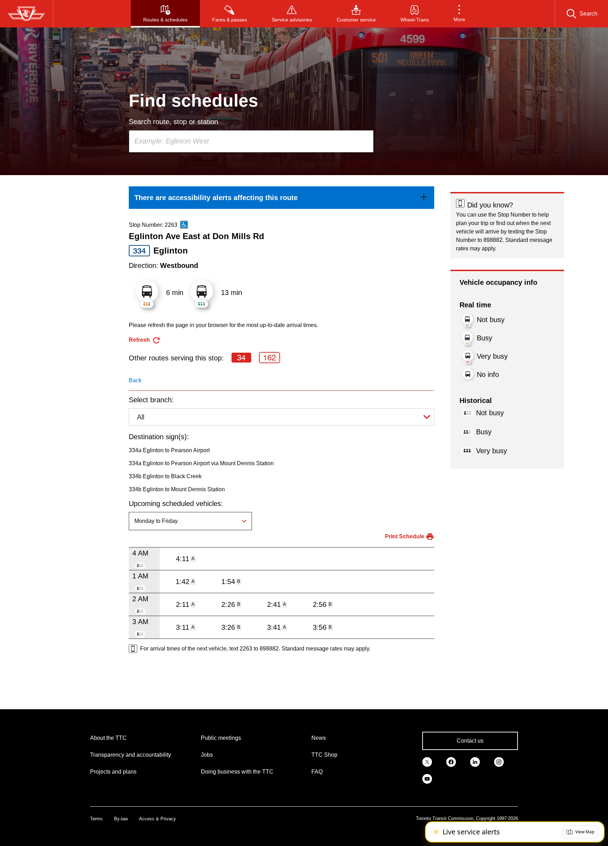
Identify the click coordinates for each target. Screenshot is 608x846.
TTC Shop (324, 755)
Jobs (207, 755)
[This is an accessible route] (184, 225)
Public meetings (221, 738)
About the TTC (108, 738)
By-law (121, 818)
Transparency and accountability (130, 755)
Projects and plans (113, 772)
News (318, 738)
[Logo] (26, 14)
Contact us (470, 741)
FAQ (317, 772)
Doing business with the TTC (237, 772)
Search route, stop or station (173, 122)
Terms (96, 818)
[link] (281, 197)
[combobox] (251, 141)
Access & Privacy (157, 818)
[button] (459, 13)
